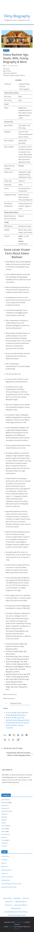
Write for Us (4, 866)
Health (3, 817)
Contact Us (4, 873)
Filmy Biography (17, 16)
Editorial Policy (5, 880)
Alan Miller (15, 65)
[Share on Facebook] (9, 735)
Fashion (3, 814)
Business (4, 805)
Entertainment (5, 811)
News (3, 831)
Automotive (4, 799)
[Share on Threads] (13, 739)
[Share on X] (14, 735)
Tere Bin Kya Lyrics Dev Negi (12, 748)
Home (3, 820)
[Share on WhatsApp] (22, 735)
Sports (3, 837)
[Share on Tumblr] (9, 739)
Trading (3, 843)
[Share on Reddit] (4, 739)
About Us (4, 863)
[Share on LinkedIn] (18, 735)
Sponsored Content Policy (8, 887)
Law (2, 823)
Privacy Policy (5, 856)
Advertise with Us (6, 870)
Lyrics (3, 828)
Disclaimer (4, 860)
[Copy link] (18, 740)
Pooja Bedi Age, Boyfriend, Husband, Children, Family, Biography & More (18, 754)
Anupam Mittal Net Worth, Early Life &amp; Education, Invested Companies (17, 725)
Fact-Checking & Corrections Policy (11, 883)
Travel (3, 846)
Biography (6, 50)
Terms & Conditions (7, 877)
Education (4, 808)
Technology (4, 840)
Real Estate (4, 834)
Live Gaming (5, 826)
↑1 (6, 703)
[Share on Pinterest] (26, 735)
